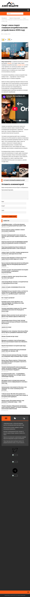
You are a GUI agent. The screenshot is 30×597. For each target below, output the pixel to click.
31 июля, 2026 (5, 274)
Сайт (3, 210)
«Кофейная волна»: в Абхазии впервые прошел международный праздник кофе (14, 225)
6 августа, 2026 (6, 255)
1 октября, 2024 (6, 34)
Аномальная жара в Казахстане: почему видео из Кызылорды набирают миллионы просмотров (14, 322)
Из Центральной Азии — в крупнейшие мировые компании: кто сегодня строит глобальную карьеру (13, 375)
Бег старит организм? (8, 297)
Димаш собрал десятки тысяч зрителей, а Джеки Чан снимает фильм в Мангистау (14, 315)
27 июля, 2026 (5, 295)
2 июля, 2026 (5, 338)
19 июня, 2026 (5, 378)
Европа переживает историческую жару (14, 345)
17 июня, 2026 (5, 391)
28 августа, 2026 (6, 227)
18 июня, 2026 (5, 385)
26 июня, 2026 (5, 352)
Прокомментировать (7, 190)
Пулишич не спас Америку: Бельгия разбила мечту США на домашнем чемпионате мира (15, 331)
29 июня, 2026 (5, 343)
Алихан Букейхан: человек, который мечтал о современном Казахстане (15, 282)
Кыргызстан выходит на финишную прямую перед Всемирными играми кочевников (15, 242)
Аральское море (6, 327)
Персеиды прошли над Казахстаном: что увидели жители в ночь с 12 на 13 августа (14, 247)
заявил (9, 63)
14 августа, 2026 (6, 239)
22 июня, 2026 (5, 371)
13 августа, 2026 (6, 244)
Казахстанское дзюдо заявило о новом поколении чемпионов (13, 230)
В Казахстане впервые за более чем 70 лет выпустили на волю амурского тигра (14, 258)
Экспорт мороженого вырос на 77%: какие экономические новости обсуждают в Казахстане (14, 310)
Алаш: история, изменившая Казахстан (13, 287)
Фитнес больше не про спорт (10, 336)
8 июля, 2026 (5, 328)
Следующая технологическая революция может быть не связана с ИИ (14, 350)
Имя (3, 201)
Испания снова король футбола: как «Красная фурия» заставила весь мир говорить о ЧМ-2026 (13, 303)
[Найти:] (15, 13)
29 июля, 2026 (5, 284)
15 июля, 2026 (5, 318)
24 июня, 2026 (5, 364)
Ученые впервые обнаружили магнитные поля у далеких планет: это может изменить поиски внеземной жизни (15, 407)
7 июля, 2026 (5, 334)
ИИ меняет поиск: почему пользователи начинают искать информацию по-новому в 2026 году (14, 382)
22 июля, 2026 (5, 306)
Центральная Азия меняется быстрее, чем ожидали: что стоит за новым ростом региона (14, 389)
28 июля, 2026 (5, 288)
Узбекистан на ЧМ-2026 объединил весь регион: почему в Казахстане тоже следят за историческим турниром (15, 395)
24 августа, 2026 (6, 232)
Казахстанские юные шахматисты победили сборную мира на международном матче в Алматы (15, 264)
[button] (28, 10)
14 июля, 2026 (5, 325)
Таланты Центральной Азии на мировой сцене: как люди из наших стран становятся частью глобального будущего (15, 368)
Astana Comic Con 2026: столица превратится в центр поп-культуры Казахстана (15, 253)
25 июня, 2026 (5, 358)
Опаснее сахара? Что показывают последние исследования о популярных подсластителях (15, 271)
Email (3, 206)
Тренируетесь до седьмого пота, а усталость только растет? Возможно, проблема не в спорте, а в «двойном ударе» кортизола (15, 292)
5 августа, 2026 (6, 267)
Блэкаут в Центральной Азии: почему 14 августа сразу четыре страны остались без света (14, 236)
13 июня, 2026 (5, 410)
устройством (21, 65)
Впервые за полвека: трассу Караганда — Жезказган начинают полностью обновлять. (14, 341)
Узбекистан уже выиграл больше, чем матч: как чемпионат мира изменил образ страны (15, 355)
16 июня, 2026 (5, 398)
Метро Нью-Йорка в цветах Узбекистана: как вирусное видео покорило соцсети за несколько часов (14, 362)
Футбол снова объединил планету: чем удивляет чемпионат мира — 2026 (13, 401)
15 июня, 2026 (5, 403)
